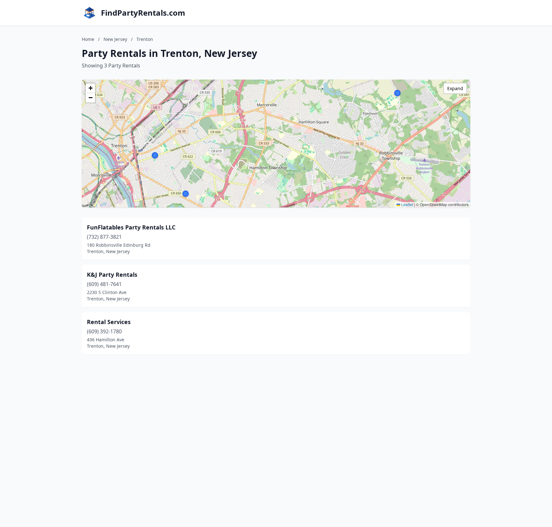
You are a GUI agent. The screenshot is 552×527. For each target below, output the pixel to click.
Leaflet (406, 204)
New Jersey (115, 39)
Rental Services (109, 322)
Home (88, 39)
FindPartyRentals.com (143, 13)
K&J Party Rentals (112, 274)
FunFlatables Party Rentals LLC (131, 227)
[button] (397, 93)
